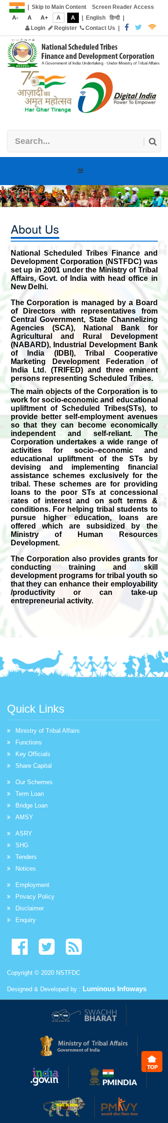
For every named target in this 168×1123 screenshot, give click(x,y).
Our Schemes (34, 782)
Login (37, 28)
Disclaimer (29, 908)
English (95, 17)
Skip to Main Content (59, 7)
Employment (32, 884)
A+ (44, 17)
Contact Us (99, 28)
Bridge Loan (31, 805)
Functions (28, 742)
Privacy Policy (35, 896)
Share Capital (33, 765)
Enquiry (25, 919)
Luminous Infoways (115, 989)
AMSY (24, 817)
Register (65, 28)
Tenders (26, 856)
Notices (25, 868)
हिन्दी (115, 17)
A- (15, 17)
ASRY (23, 833)
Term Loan (29, 793)
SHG (21, 845)
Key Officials (32, 754)
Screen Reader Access (123, 7)
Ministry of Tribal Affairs (47, 730)
